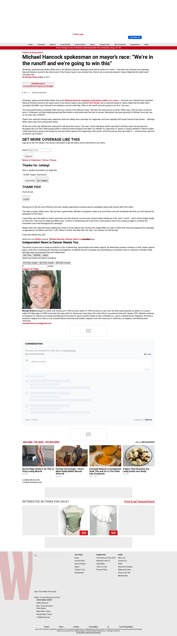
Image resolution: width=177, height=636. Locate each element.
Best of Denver (120, 45)
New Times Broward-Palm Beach (44, 607)
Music (92, 45)
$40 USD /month (63, 263)
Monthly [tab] (37, 255)
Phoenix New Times (44, 614)
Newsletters (135, 45)
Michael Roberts (32, 77)
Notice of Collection (31, 160)
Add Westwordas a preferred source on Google (38, 85)
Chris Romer (94, 103)
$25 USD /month (47, 263)
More (147, 45)
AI (108, 627)
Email (25, 150)
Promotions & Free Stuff (106, 558)
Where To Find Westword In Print (47, 597)
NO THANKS (42, 181)
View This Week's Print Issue (45, 592)
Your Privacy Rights (126, 627)
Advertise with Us (103, 561)
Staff (120, 564)
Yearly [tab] (45, 255)
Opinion (53, 45)
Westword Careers (125, 567)
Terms (45, 160)
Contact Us (122, 561)
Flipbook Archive (124, 570)
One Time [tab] (27, 255)
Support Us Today (30, 269)
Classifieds (100, 564)
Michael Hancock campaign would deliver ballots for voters (92, 100)
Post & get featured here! (139, 501)
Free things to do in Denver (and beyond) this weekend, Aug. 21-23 (88, 48)
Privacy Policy (101, 570)
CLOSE (26, 199)
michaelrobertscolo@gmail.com (36, 323)
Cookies (76, 627)
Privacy (53, 160)
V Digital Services (43, 617)
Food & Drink (65, 45)
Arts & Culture (80, 45)
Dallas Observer (42, 603)
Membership (123, 576)
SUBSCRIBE (30, 181)
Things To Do (105, 45)
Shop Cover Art (124, 573)
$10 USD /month (30, 263)
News (31, 45)
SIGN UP (28, 156)
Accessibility (93, 627)
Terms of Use (101, 567)
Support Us (135, 37)
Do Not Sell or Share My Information (88, 632)
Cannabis (41, 45)
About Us (121, 558)
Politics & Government (32, 52)
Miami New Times (43, 611)
